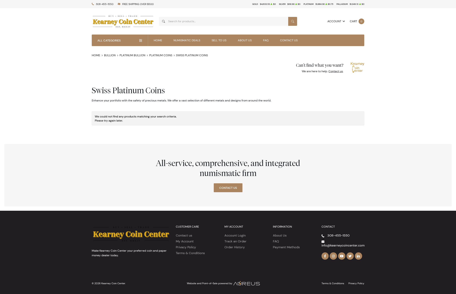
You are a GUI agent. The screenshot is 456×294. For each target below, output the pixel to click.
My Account (185, 241)
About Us (245, 40)
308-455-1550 (104, 4)
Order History (234, 247)
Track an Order (235, 241)
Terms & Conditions (190, 253)
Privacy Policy (186, 247)
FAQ (266, 40)
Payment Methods (286, 247)
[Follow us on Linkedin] (358, 256)
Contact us (335, 71)
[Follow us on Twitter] (350, 256)
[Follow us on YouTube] (341, 256)
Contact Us (289, 40)
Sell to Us (219, 40)
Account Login (235, 235)
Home (158, 40)
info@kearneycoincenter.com (343, 245)
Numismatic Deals (186, 40)
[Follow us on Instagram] (333, 256)
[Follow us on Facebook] (325, 256)
